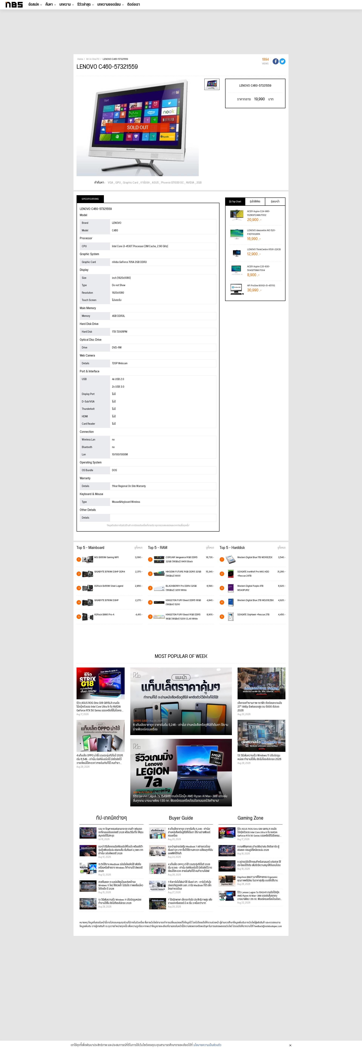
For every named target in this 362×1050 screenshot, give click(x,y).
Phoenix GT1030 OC (172, 183)
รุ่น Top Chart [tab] (235, 201)
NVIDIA (190, 183)
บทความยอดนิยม (109, 4)
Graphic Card (130, 183)
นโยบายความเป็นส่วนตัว (207, 1045)
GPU (118, 183)
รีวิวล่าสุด (84, 4)
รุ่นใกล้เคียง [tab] (255, 201)
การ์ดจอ (145, 183)
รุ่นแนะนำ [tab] (275, 201)
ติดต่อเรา (133, 4)
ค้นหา (49, 4)
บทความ (65, 4)
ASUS (155, 183)
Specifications (90, 199)
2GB (199, 183)
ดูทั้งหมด (138, 547)
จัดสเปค (33, 4)
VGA (110, 183)
